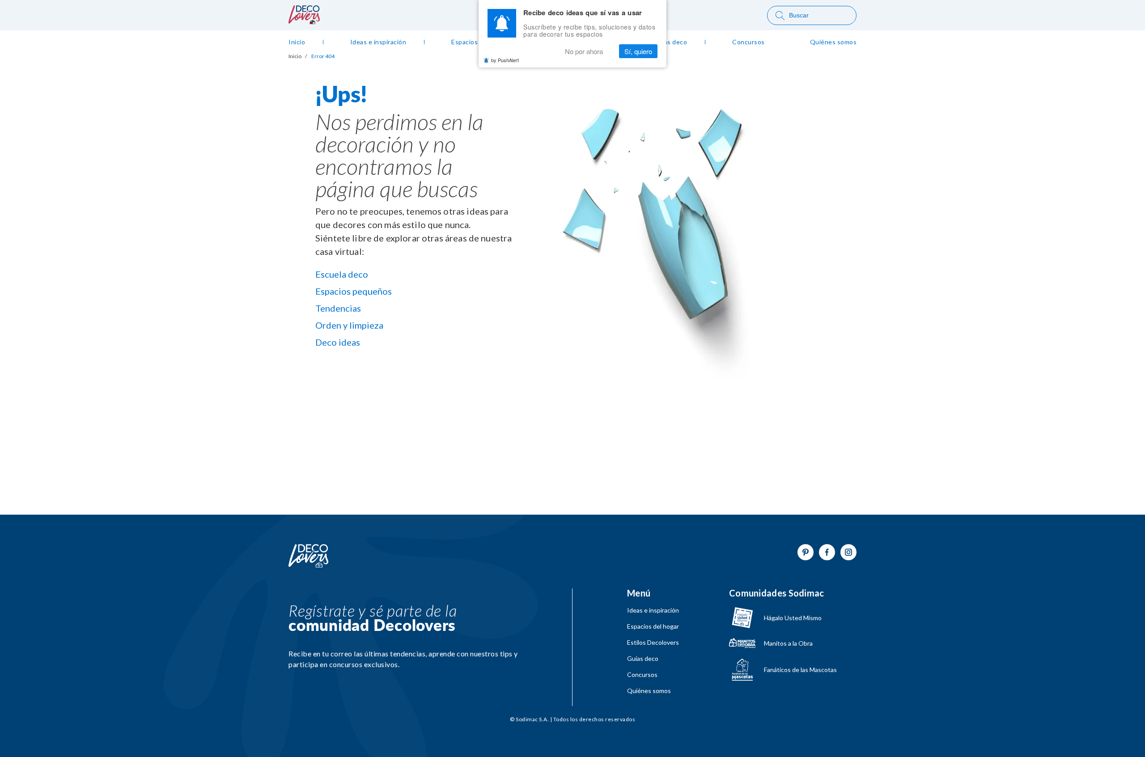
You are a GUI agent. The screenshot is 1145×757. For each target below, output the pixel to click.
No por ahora (584, 51)
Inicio (294, 56)
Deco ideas (337, 342)
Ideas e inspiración (653, 610)
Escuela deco (341, 274)
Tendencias (338, 308)
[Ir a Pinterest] (805, 552)
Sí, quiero (638, 51)
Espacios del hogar (653, 626)
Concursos (642, 675)
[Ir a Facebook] (827, 552)
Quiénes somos (649, 691)
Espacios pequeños (353, 291)
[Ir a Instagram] (848, 552)
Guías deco (642, 659)
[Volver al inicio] (308, 556)
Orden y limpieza (349, 325)
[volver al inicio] (304, 21)
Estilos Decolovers (653, 642)
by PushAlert (505, 59)
